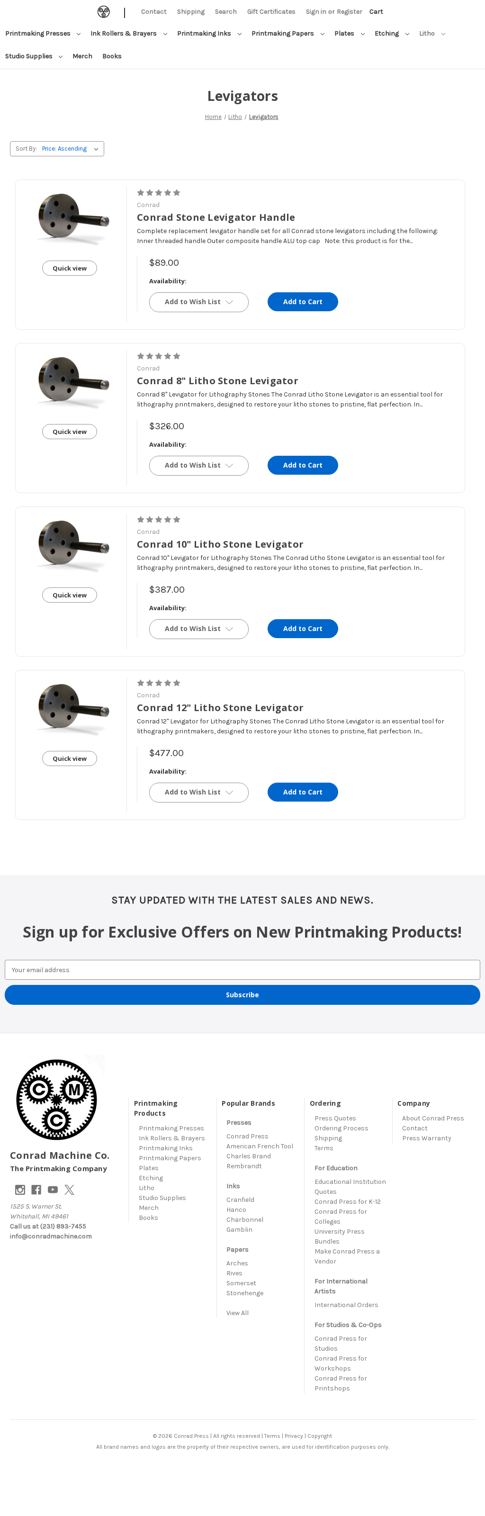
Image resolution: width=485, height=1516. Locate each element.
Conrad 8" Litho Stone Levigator (217, 380)
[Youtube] (53, 1190)
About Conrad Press (433, 1118)
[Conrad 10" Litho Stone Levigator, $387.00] (69, 545)
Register (349, 12)
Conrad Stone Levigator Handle (216, 217)
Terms (323, 1148)
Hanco (236, 1210)
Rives (234, 1273)
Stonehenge (244, 1293)
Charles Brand (248, 1156)
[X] (69, 1190)
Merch (82, 56)
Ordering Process (341, 1128)
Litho (427, 33)
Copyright (319, 1436)
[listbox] (72, 149)
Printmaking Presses (38, 33)
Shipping (191, 12)
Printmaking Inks (205, 33)
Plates (345, 33)
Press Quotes (335, 1118)
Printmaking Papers (283, 33)
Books (112, 56)
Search (226, 12)
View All (237, 1313)
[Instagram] (20, 1190)
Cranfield (240, 1200)
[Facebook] (36, 1190)
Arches (237, 1263)
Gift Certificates (271, 12)
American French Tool (259, 1146)
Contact (154, 12)
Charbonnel (244, 1220)
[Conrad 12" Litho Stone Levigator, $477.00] (69, 709)
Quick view (70, 268)
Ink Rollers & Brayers (124, 33)
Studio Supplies (29, 56)
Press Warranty (426, 1138)
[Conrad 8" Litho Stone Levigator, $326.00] (69, 382)
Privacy (294, 1436)
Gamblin (239, 1230)
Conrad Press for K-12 (347, 1202)
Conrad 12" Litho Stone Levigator (220, 707)
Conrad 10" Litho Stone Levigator (220, 544)
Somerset (241, 1283)
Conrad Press (247, 1136)
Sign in (316, 12)
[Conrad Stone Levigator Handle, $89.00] (69, 219)
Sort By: (26, 148)
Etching (387, 33)
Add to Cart (303, 301)
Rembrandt (244, 1166)
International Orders (346, 1305)
